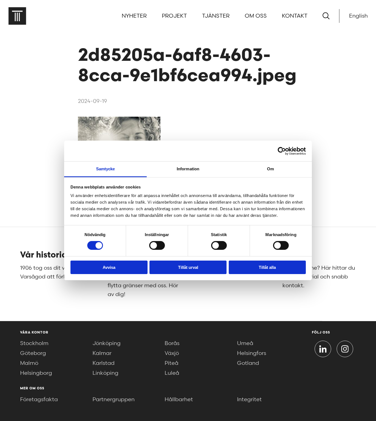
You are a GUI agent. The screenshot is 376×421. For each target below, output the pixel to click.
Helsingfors (251, 353)
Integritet (249, 399)
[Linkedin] (323, 349)
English (358, 16)
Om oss (256, 16)
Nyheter (134, 16)
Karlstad (103, 363)
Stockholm (34, 343)
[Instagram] (345, 349)
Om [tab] (270, 168)
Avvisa (109, 267)
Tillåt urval (188, 267)
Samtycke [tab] (105, 168)
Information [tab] (188, 168)
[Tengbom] (17, 16)
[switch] (157, 245)
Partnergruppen (113, 399)
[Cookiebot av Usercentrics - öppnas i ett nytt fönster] (282, 151)
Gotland (248, 363)
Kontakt (294, 16)
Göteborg (33, 353)
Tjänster (216, 16)
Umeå (245, 343)
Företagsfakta (39, 399)
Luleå (172, 373)
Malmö (29, 363)
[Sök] (326, 15)
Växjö (172, 353)
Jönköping (106, 343)
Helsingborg (36, 373)
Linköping (105, 373)
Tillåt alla (267, 267)
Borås (172, 343)
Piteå (171, 363)
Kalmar (101, 353)
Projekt (174, 16)
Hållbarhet (179, 399)
